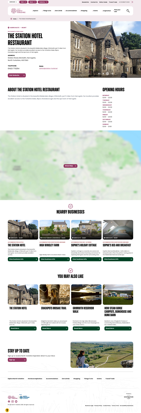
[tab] (104, 73)
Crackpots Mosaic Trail (53, 308)
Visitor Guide (103, 2)
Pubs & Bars (19, 31)
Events (95, 10)
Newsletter (85, 2)
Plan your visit (117, 10)
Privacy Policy (98, 405)
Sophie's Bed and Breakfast (117, 245)
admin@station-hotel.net (48, 68)
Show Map (69, 166)
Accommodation (71, 10)
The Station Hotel (16, 245)
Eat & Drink (58, 10)
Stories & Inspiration (35, 378)
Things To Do (88, 378)
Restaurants (12, 31)
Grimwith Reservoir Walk (83, 310)
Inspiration (107, 11)
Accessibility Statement (126, 405)
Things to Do (47, 10)
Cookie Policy (107, 405)
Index (15, 19)
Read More (15, 328)
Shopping (84, 10)
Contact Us (94, 2)
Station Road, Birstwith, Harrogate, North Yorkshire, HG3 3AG (22, 59)
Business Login (89, 405)
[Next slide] (112, 74)
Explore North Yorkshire (16, 378)
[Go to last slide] (99, 74)
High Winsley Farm (49, 245)
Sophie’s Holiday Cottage (84, 245)
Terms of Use (115, 405)
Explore (35, 10)
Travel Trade (113, 2)
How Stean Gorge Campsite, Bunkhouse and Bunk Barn (117, 312)
